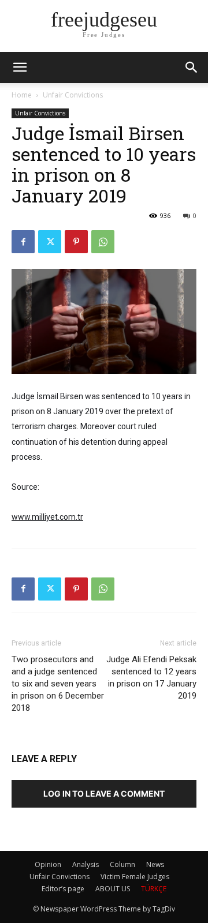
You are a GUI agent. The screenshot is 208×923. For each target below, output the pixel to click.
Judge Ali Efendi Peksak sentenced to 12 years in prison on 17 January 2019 (151, 677)
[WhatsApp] (102, 241)
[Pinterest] (76, 241)
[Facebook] (23, 241)
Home (22, 95)
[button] (192, 67)
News (155, 864)
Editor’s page (63, 889)
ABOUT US (112, 889)
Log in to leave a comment (104, 793)
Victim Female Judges (135, 876)
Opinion (48, 864)
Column (122, 864)
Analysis (85, 864)
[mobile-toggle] (19, 67)
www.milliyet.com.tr (47, 516)
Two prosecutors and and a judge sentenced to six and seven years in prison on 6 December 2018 (58, 683)
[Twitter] (49, 241)
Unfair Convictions (73, 95)
